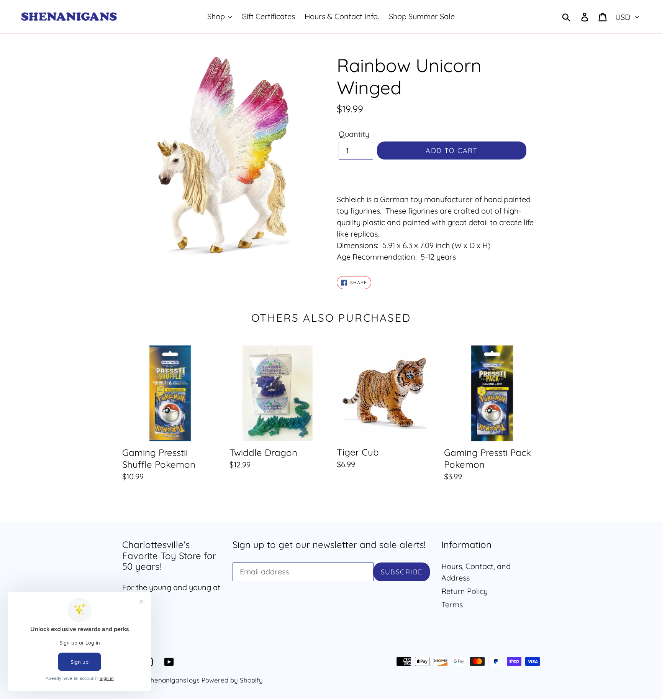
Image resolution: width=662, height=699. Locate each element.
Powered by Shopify (232, 680)
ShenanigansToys (173, 680)
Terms (452, 604)
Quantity (354, 134)
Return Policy (464, 591)
